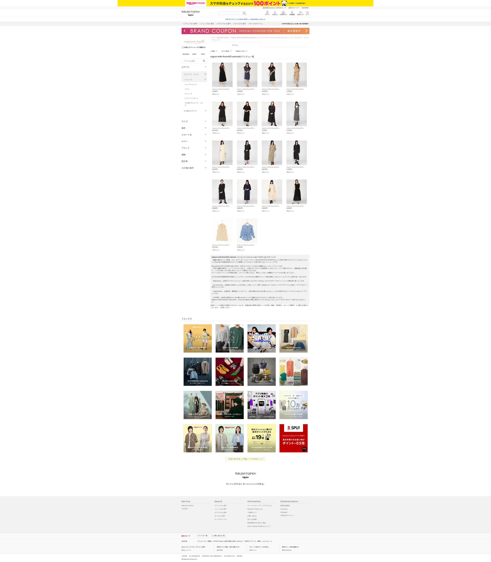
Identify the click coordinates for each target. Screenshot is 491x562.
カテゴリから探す (221, 512)
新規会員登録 (285, 505)
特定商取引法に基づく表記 (256, 523)
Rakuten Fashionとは (255, 509)
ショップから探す (221, 509)
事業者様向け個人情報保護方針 (212, 556)
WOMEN (185, 54)
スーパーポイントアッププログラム (259, 505)
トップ (212, 37)
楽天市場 (305, 8)
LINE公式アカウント (287, 515)
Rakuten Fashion (223, 37)
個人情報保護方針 (194, 556)
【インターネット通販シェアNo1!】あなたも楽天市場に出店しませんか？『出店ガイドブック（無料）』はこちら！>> (234, 541)
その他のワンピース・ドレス (194, 104)
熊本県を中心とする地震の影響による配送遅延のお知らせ (245, 19)
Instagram (283, 512)
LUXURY (185, 509)
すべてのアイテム (221, 519)
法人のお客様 (252, 519)
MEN (194, 54)
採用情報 (239, 556)
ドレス (187, 89)
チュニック (188, 94)
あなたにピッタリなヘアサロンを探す (193, 547)
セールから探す (220, 516)
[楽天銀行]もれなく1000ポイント (274, 8)
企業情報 (184, 556)
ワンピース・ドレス (191, 74)
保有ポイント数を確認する (290, 547)
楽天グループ (293, 8)
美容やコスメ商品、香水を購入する (228, 547)
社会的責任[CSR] (229, 556)
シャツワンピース (191, 84)
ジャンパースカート (191, 98)
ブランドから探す (221, 505)
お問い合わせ (252, 516)
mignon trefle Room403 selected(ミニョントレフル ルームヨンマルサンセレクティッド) (262, 37)
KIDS (203, 54)
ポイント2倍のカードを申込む (259, 547)
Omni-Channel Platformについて (258, 526)
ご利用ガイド (252, 512)
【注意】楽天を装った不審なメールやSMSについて (245, 459)
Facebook (284, 509)
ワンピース (188, 80)
